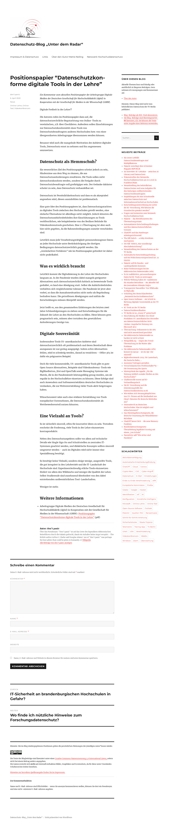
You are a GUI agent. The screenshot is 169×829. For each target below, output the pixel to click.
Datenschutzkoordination (135, 310)
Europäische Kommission (134, 485)
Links (45, 57)
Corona (143, 467)
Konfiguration (128, 499)
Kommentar (17, 579)
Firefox (150, 485)
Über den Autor (130, 98)
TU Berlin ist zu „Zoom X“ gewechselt (140, 313)
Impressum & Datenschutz (24, 57)
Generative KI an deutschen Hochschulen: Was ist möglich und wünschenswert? (138, 407)
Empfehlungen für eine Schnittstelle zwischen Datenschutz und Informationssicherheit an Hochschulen (141, 199)
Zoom (135, 541)
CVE (137, 471)
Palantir (126, 513)
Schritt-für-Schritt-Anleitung (135, 517)
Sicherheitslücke (130, 522)
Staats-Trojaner (146, 522)
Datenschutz (128, 476)
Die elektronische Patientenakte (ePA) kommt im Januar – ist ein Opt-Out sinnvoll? (140, 352)
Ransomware (151, 513)
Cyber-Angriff (147, 471)
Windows (127, 541)
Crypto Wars (128, 471)
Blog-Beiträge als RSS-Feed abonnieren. (141, 115)
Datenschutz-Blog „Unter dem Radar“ (46, 44)
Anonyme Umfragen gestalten (136, 363)
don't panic (15, 94)
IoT (138, 494)
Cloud (135, 467)
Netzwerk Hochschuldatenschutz (105, 57)
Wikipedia (86, 540)
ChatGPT (126, 467)
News (12, 102)
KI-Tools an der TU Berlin (135, 307)
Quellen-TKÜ (137, 513)
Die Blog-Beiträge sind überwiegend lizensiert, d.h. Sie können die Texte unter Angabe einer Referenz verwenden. (141, 121)
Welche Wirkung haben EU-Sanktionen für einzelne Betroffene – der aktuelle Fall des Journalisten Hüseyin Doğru (141, 283)
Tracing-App (139, 527)
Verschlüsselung (143, 531)
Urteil (125, 531)
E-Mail (139, 476)
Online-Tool (152, 504)
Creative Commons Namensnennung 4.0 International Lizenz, (81, 758)
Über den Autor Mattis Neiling (67, 57)
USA (131, 531)
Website (14, 644)
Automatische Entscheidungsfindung (139, 462)
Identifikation (128, 494)
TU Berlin (152, 527)
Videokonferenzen (22, 108)
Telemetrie (127, 527)
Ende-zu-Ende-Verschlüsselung (136, 480)
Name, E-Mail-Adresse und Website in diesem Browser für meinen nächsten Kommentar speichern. (56, 658)
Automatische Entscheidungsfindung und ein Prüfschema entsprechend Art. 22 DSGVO (141, 258)
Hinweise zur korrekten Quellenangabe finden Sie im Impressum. (37, 772)
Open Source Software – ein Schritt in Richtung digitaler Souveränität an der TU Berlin (141, 302)
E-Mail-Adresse (19, 631)
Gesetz (125, 490)
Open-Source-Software (132, 508)
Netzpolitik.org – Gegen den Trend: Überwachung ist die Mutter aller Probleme (139, 344)
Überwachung (147, 541)
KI (143, 494)
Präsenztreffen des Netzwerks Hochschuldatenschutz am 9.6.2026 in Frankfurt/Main (140, 180)
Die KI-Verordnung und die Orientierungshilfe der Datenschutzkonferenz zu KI (136, 388)
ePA (154, 480)
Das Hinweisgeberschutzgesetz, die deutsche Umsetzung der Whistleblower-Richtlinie (141, 416)
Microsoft (126, 504)
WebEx (144, 536)
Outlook (148, 508)
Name (14, 619)
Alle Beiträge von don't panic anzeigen (56, 543)
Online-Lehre (16, 105)
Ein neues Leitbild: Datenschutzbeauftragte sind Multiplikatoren (136, 160)
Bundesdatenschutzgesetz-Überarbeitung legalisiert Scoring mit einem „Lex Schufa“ (139, 430)
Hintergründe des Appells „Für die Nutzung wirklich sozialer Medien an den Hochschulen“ (141, 374)
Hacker (143, 490)
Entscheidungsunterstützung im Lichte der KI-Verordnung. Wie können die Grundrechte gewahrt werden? (140, 208)
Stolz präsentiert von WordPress (58, 817)
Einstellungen (150, 476)
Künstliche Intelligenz (146, 499)
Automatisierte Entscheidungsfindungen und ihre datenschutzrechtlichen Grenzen (141, 227)
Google (134, 490)
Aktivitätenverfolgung (132, 457)
